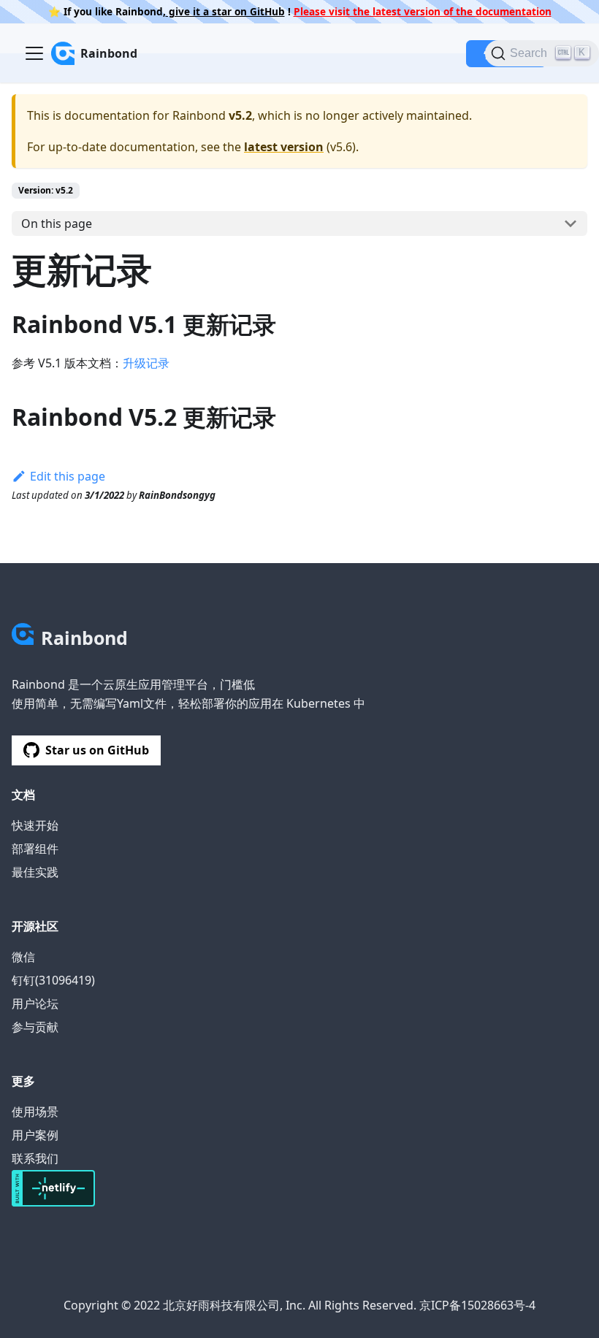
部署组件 (35, 849)
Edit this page (67, 476)
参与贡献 (35, 1027)
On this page (56, 223)
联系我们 (35, 1158)
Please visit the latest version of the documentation (423, 11)
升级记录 (146, 363)
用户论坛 (35, 1003)
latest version (284, 147)
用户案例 (35, 1135)
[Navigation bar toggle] (34, 53)
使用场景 (35, 1112)
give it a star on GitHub (225, 11)
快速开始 (35, 825)
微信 (23, 957)
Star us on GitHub (97, 750)
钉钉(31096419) (53, 980)
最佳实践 (35, 872)
